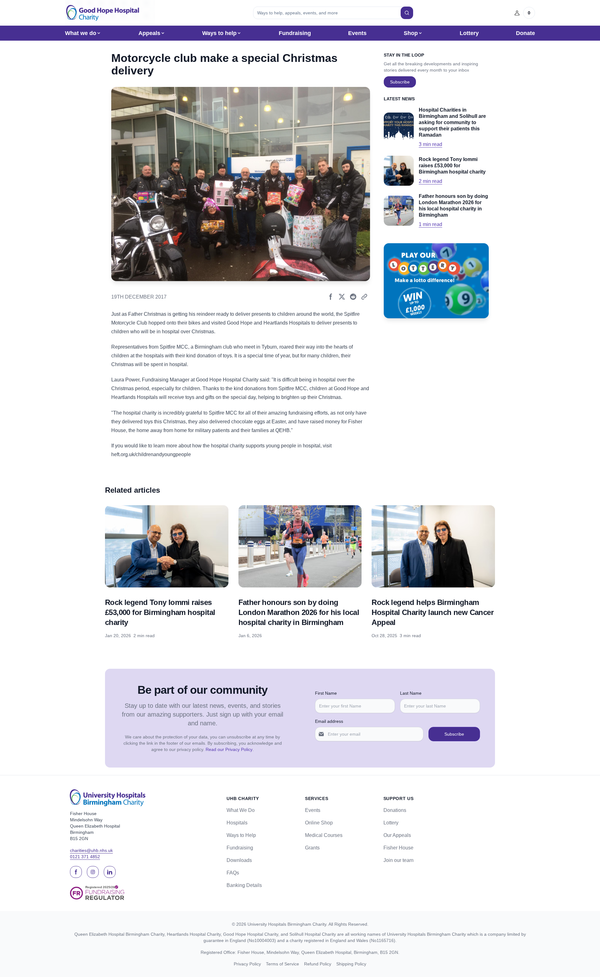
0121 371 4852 (85, 856)
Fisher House (398, 847)
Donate (525, 33)
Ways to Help (241, 835)
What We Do (241, 810)
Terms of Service (282, 963)
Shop (411, 33)
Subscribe (400, 81)
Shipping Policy (351, 963)
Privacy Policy (247, 963)
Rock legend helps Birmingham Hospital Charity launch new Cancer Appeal (432, 612)
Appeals (149, 33)
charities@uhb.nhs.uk (91, 850)
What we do (80, 33)
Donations (394, 810)
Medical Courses (323, 835)
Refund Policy (317, 963)
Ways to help (219, 33)
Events (357, 33)
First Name (326, 693)
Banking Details (244, 885)
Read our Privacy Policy (229, 749)
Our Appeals (397, 835)
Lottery (469, 33)
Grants (312, 847)
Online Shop (319, 822)
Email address (329, 721)
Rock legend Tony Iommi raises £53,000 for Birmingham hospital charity (160, 612)
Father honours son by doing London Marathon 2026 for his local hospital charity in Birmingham (298, 612)
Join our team (398, 860)
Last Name (411, 693)
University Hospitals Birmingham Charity (287, 924)
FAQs (233, 872)
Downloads (239, 860)
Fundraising (295, 33)
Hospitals (237, 822)
